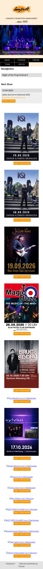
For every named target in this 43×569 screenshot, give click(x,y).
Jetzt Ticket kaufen (22, 163)
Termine (21, 60)
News (7, 60)
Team (7, 64)
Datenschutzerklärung (28, 564)
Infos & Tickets (9, 101)
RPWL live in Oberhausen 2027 (25, 52)
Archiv (21, 64)
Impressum (10, 564)
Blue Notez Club (8, 97)
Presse (36, 60)
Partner (22, 566)
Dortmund (21, 97)
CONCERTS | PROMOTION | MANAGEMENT (21, 20)
